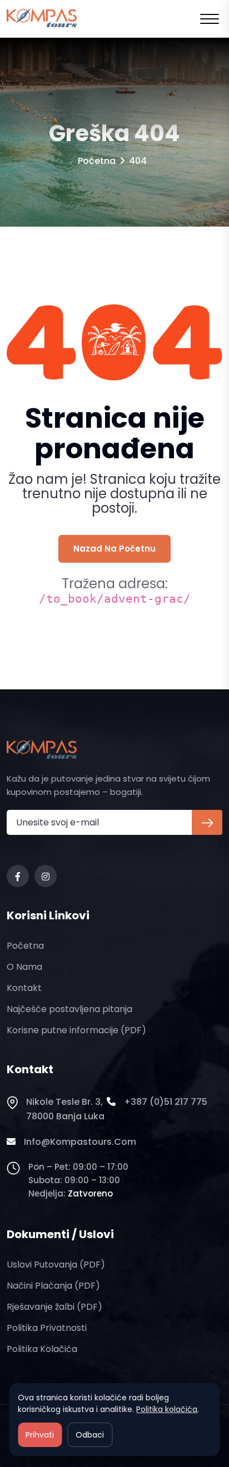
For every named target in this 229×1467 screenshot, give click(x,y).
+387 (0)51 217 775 (165, 1101)
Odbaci (90, 1434)
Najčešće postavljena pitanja (69, 1009)
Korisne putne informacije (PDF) (76, 1030)
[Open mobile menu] (209, 18)
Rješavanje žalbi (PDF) (54, 1306)
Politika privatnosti (47, 1327)
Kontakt (24, 988)
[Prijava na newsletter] (207, 822)
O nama (24, 966)
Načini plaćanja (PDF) (53, 1285)
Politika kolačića (42, 1349)
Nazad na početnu (114, 548)
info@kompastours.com (80, 1141)
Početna (97, 160)
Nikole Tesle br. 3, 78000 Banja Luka (65, 1109)
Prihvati (40, 1434)
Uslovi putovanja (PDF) (56, 1264)
